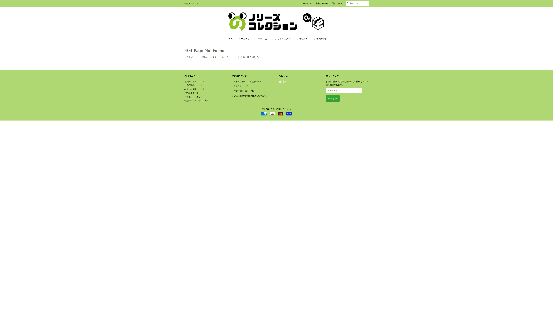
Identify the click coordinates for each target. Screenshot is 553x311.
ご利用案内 (302, 38)
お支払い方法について (194, 81)
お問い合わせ (320, 38)
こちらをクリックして (231, 57)
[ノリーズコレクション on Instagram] (284, 82)
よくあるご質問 (283, 38)
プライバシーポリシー (194, 96)
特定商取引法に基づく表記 (196, 100)
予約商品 (263, 38)
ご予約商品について (193, 85)
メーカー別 (245, 38)
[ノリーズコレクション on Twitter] (280, 82)
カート (339, 3)
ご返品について (191, 92)
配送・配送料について (194, 89)
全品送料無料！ (191, 3)
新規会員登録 (322, 3)
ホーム (229, 38)
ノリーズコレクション (280, 108)
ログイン (307, 3)
